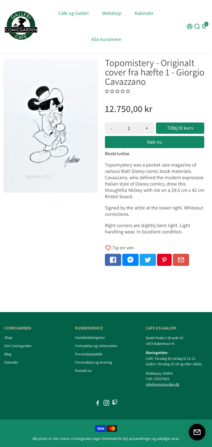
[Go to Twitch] (115, 403)
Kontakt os (83, 370)
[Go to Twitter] (148, 260)
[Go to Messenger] (130, 260)
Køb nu (154, 142)
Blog (7, 353)
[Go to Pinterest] (164, 260)
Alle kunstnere (106, 39)
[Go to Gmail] (181, 260)
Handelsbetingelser (90, 337)
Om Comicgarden (17, 345)
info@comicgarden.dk (162, 384)
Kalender (144, 13)
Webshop (111, 13)
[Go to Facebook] (113, 260)
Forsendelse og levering (93, 362)
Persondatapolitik (88, 353)
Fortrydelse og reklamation (96, 345)
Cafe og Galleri (74, 13)
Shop (8, 337)
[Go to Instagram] (106, 403)
